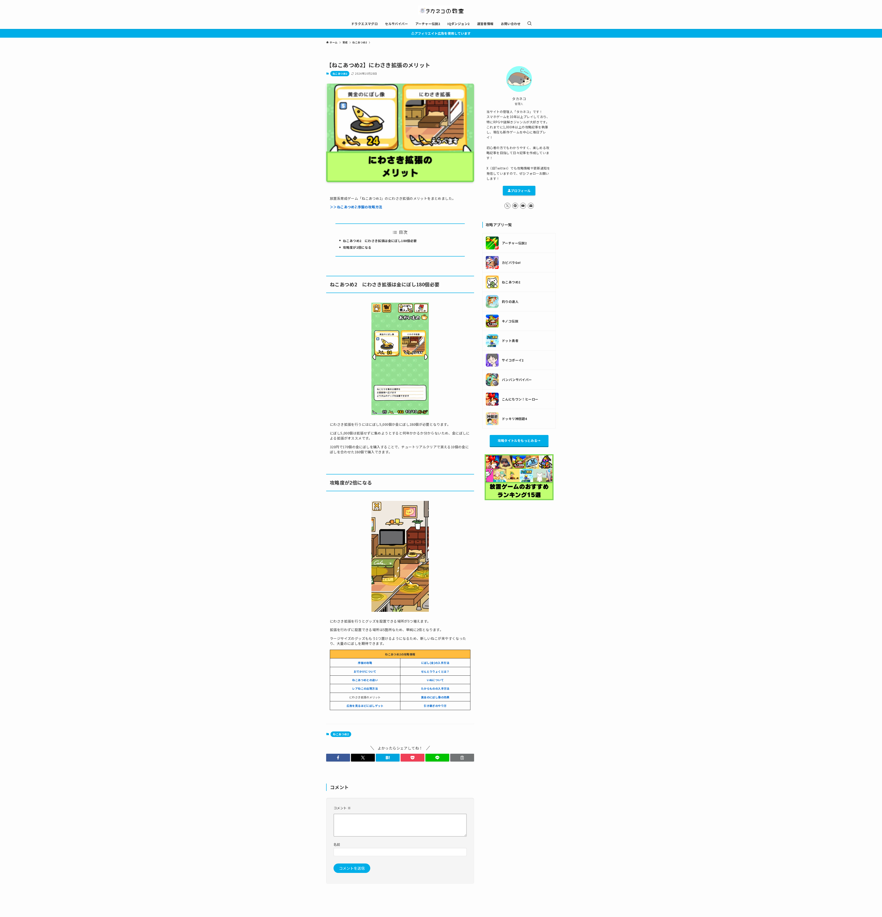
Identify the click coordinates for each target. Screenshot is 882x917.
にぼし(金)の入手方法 (435, 663)
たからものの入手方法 (435, 688)
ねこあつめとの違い (365, 680)
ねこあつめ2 (340, 73)
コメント (342, 807)
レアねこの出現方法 (365, 688)
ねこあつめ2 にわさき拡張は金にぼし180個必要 (380, 240)
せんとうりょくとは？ (435, 671)
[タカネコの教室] (441, 10)
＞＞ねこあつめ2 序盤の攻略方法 (356, 206)
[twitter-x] (507, 206)
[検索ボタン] (529, 23)
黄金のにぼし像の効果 (435, 697)
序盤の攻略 (365, 663)
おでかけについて (365, 671)
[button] (338, 758)
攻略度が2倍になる (357, 247)
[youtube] (523, 206)
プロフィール (521, 190)
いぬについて (435, 680)
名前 (337, 844)
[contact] (531, 206)
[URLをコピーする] (462, 758)
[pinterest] (515, 206)
